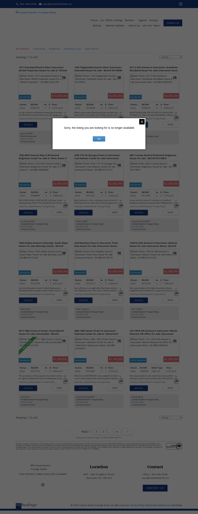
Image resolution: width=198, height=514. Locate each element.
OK (99, 139)
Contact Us (173, 23)
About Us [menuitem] (134, 25)
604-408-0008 (28, 4)
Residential (54, 48)
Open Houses (92, 48)
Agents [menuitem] (143, 20)
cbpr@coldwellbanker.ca (57, 4)
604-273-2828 (26, 139)
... (110, 431)
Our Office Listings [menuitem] (111, 20)
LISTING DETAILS (28, 125)
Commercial (39, 48)
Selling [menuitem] (97, 25)
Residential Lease (72, 48)
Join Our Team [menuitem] (151, 25)
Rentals (129, 20)
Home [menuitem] (94, 20)
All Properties (22, 48)
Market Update (115, 25)
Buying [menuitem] (153, 20)
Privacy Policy (137, 505)
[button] (26, 4)
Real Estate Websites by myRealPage (164, 505)
